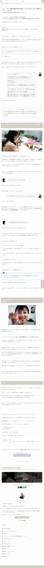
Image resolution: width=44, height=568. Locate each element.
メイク (26, 469)
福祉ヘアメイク (6, 553)
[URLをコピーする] (25, 487)
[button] (19, 487)
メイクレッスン (16, 12)
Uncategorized (6, 528)
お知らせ (5, 533)
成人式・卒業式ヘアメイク (9, 546)
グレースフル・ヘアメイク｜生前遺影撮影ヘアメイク (14, 536)
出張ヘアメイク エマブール (22, 517)
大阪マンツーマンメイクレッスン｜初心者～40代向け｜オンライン (26, 441)
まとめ (6, 115)
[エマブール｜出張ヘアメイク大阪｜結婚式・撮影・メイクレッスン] (22, 1)
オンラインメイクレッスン (19, 469)
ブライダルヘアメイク (8, 538)
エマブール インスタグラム (22, 461)
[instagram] (22, 520)
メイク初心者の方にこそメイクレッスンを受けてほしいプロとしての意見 (20, 113)
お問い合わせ (42, 285)
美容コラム (5, 556)
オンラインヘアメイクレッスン (8, 12)
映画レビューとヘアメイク (9, 551)
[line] (23, 520)
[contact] (24, 520)
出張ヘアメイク (6, 543)
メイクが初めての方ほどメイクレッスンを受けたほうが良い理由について (20, 111)
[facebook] (19, 520)
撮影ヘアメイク (6, 548)
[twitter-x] (20, 520)
